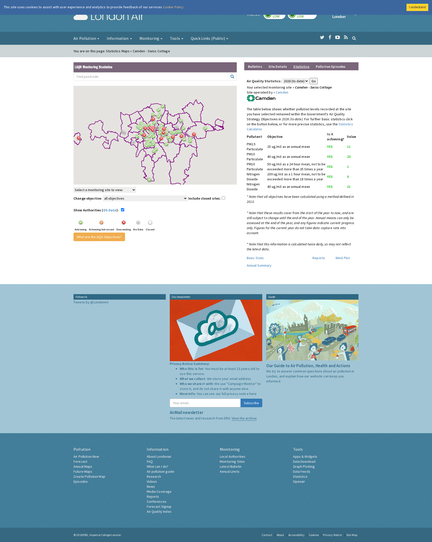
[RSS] (346, 37)
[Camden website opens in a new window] (261, 98)
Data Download (304, 461)
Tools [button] (175, 38)
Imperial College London (345, 16)
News (151, 486)
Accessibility (296, 535)
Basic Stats (255, 258)
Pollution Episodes (331, 66)
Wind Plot (343, 258)
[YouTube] (337, 37)
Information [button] (118, 38)
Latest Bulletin (231, 466)
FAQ (150, 461)
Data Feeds (301, 471)
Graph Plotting (304, 466)
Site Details (277, 66)
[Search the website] (354, 38)
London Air (109, 16)
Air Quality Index (159, 511)
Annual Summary (259, 265)
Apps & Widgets (305, 456)
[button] (164, 108)
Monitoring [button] (150, 38)
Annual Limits (230, 471)
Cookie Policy (173, 7)
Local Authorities (232, 456)
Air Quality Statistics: (264, 81)
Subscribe (251, 403)
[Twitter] (322, 37)
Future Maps (83, 471)
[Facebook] (329, 37)
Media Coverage (159, 491)
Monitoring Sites (232, 461)
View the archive (244, 418)
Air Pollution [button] (85, 38)
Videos (152, 481)
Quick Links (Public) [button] (208, 38)
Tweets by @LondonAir (91, 302)
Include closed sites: (205, 198)
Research (154, 476)
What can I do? (157, 466)
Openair (299, 481)
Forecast (80, 461)
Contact (267, 535)
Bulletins (255, 66)
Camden (282, 92)
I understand (417, 7)
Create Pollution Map (89, 476)
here (253, 393)
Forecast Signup (159, 506)
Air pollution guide (160, 471)
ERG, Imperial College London (102, 535)
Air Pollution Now (86, 456)
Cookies (314, 535)
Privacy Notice (332, 535)
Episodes (81, 481)
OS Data (109, 210)
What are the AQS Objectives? (99, 237)
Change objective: (88, 198)
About (280, 535)
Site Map (351, 535)
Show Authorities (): (97, 210)
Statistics (300, 476)
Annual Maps (83, 466)
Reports (318, 258)
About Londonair (159, 456)
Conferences (157, 501)
